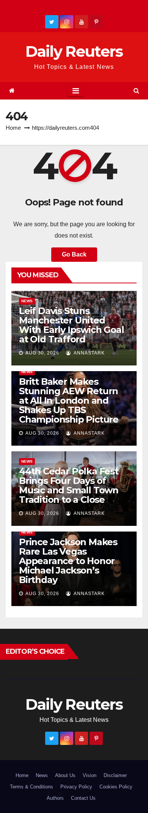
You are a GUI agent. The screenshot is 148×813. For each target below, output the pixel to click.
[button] (136, 90)
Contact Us (83, 798)
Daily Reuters (74, 51)
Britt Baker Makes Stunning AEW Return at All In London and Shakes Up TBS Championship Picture (68, 400)
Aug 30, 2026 (42, 353)
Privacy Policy (76, 787)
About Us (65, 775)
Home (13, 127)
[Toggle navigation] (76, 90)
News (27, 301)
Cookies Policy (115, 787)
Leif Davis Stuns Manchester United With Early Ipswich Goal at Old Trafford (71, 325)
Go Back (74, 254)
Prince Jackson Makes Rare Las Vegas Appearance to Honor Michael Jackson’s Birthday (68, 560)
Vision (89, 775)
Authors (55, 798)
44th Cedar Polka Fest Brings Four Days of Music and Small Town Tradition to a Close (68, 485)
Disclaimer (115, 775)
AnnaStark (88, 353)
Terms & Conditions (31, 787)
